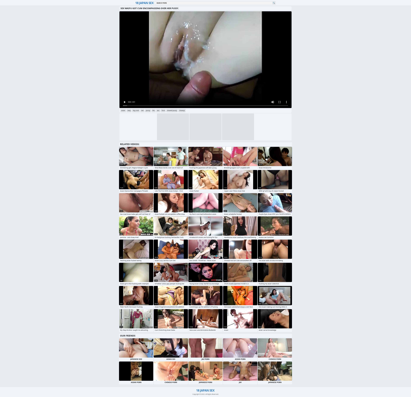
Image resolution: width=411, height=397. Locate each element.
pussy (148, 110)
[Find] (273, 2)
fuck (163, 110)
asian (123, 110)
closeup (182, 110)
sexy (129, 110)
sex (142, 110)
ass (158, 110)
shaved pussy (172, 110)
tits (153, 110)
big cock (136, 110)
